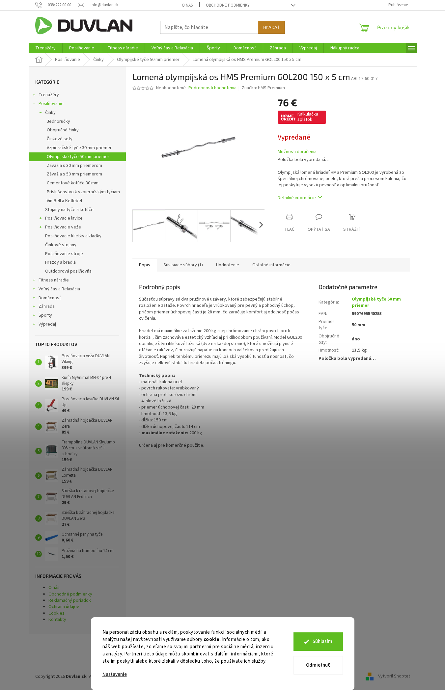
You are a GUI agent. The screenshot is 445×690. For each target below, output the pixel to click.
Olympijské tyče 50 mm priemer (78, 156)
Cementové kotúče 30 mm (72, 183)
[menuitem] (45, 48)
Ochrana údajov (63, 606)
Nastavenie (114, 674)
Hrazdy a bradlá (60, 262)
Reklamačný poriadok (69, 600)
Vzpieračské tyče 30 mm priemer (79, 148)
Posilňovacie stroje (64, 254)
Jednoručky (58, 121)
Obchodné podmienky (228, 5)
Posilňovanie (51, 103)
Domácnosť (50, 298)
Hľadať (271, 27)
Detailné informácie (297, 198)
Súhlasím (322, 641)
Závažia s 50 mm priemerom (74, 174)
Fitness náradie (54, 280)
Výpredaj (47, 324)
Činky (50, 112)
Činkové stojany (60, 245)
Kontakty (57, 619)
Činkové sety (59, 139)
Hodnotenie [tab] (227, 265)
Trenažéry (49, 95)
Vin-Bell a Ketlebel (64, 201)
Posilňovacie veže (63, 227)
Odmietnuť (318, 665)
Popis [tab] (144, 265)
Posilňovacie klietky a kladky (73, 236)
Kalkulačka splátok (307, 117)
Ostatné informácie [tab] (271, 265)
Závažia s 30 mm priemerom (74, 165)
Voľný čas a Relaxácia (59, 289)
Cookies (56, 613)
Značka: (263, 88)
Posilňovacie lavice (64, 218)
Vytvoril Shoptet (394, 676)
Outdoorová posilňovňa (68, 271)
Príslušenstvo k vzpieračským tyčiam (83, 192)
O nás (187, 5)
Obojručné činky (63, 130)
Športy (45, 315)
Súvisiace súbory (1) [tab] (183, 265)
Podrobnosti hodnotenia (212, 88)
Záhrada (47, 306)
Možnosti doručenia (297, 152)
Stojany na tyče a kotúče (69, 209)
